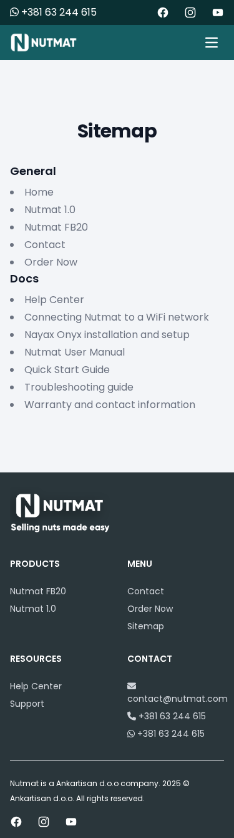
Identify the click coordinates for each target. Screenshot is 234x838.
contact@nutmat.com (177, 698)
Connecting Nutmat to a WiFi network (116, 317)
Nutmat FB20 (56, 227)
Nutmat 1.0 (50, 209)
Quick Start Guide (67, 369)
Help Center (54, 299)
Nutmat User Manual (74, 352)
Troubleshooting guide (79, 387)
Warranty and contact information (109, 404)
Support (27, 703)
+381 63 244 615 (58, 12)
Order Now (50, 262)
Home (39, 192)
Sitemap (145, 626)
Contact (45, 244)
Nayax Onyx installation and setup (107, 334)
